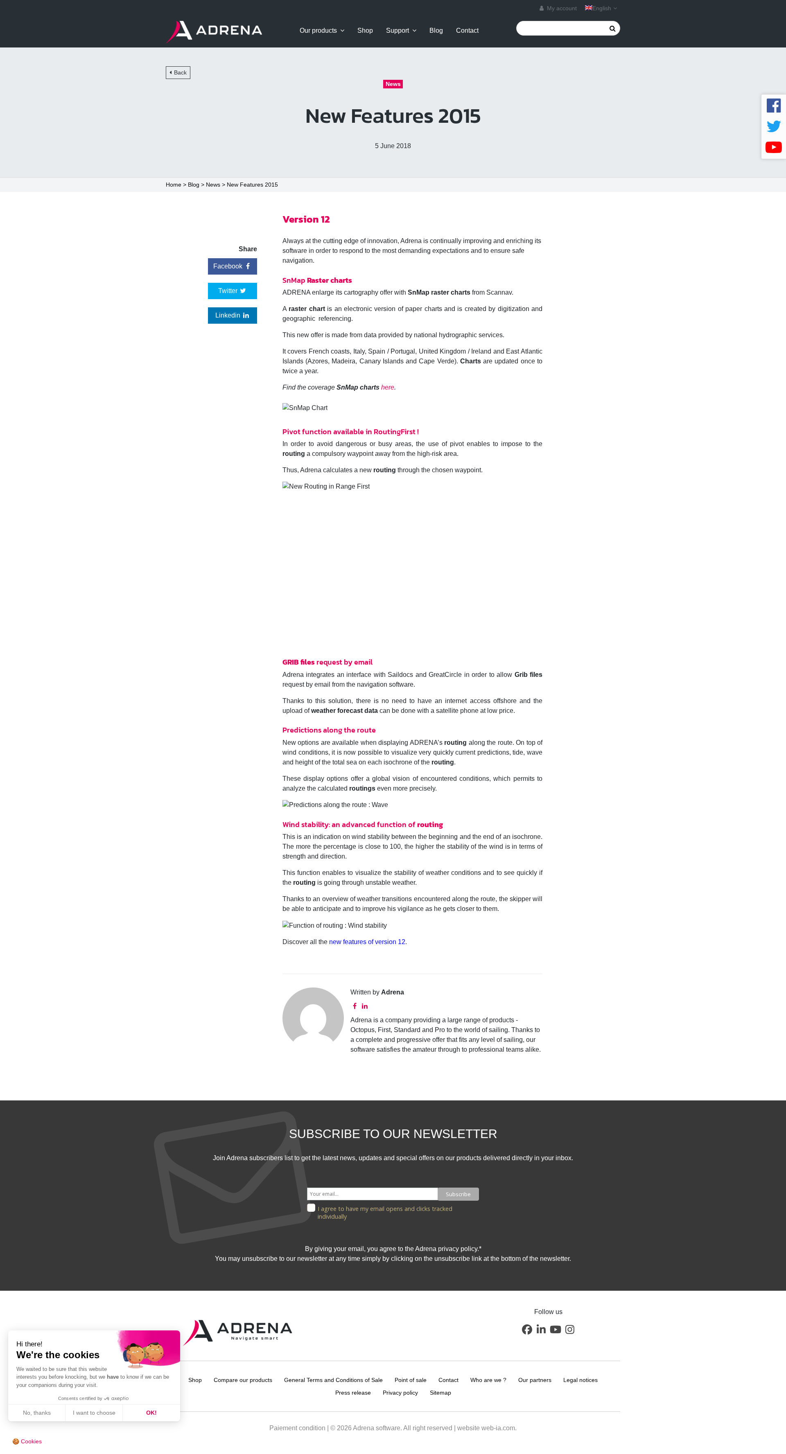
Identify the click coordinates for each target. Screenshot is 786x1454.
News (213, 184)
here (387, 387)
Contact (467, 30)
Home (173, 184)
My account (561, 8)
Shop (365, 30)
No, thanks (37, 1412)
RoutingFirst (395, 431)
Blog (436, 30)
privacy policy (457, 1248)
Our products (318, 30)
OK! (151, 1412)
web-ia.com (498, 1428)
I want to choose (94, 1412)
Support (397, 30)
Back (180, 72)
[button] (527, 1329)
